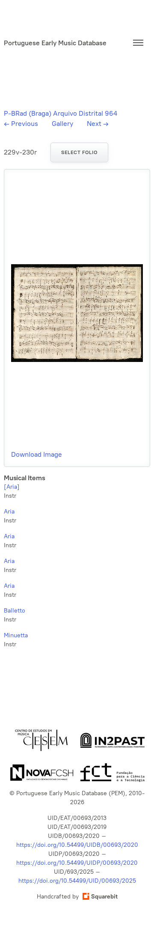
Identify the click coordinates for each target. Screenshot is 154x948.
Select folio (79, 152)
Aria (9, 511)
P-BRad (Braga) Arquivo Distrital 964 (60, 113)
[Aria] (12, 486)
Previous (21, 124)
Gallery (62, 124)
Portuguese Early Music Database (55, 43)
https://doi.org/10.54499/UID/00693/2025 (77, 880)
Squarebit (104, 896)
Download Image (36, 454)
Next (98, 124)
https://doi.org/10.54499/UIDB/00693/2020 (77, 845)
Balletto (14, 610)
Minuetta (16, 635)
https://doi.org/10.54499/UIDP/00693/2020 (77, 862)
